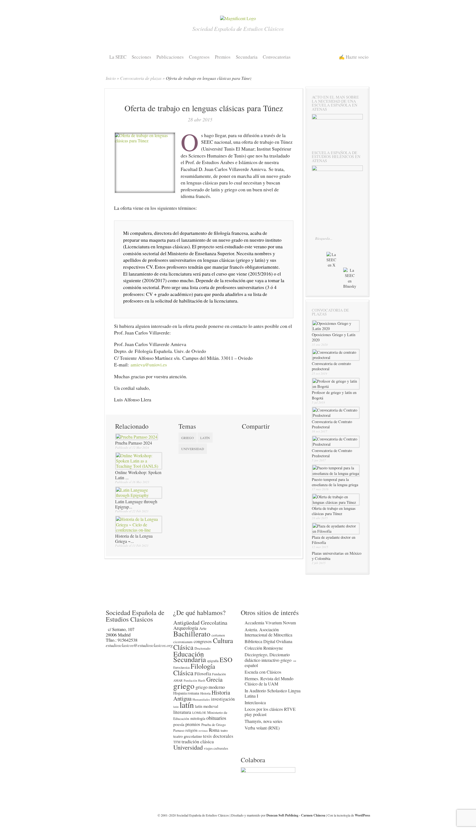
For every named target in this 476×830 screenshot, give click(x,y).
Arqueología (185, 628)
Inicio (111, 78)
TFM (176, 742)
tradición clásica (198, 741)
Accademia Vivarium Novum (270, 622)
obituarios (216, 717)
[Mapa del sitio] (335, 283)
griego (187, 438)
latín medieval (206, 706)
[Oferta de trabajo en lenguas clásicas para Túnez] (145, 140)
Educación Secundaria (189, 656)
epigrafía (212, 660)
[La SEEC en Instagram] (343, 262)
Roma (214, 730)
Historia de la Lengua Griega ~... (134, 538)
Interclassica (255, 702)
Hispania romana (186, 693)
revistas (203, 731)
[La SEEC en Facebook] (319, 262)
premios (192, 724)
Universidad (192, 449)
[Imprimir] (246, 446)
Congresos (199, 57)
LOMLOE (199, 712)
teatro (224, 730)
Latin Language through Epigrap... (136, 504)
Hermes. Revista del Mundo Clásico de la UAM (269, 681)
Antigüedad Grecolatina (200, 622)
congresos (203, 641)
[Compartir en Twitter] (246, 436)
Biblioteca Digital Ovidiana (268, 641)
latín (205, 438)
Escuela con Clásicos (263, 672)
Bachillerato (191, 633)
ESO (226, 659)
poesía (178, 724)
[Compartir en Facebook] (256, 436)
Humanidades (201, 699)
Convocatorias (277, 57)
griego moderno (210, 687)
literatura (182, 712)
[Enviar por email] (256, 446)
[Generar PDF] (266, 446)
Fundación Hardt (194, 680)
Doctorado (202, 648)
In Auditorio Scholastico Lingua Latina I (273, 693)
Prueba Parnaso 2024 (133, 443)
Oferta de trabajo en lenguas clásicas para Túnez (334, 511)
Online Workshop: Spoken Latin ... (138, 474)
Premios (223, 57)
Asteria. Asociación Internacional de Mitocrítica (268, 632)
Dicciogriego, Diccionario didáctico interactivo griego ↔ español (271, 660)
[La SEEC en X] (330, 256)
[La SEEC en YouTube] (353, 262)
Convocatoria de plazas (140, 78)
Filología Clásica (194, 669)
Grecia (214, 679)
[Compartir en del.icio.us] (266, 436)
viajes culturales (216, 748)
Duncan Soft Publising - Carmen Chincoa (295, 815)
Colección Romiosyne (264, 648)
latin (175, 707)
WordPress (362, 815)
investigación (223, 699)
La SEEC (117, 57)
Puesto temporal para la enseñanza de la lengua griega (335, 482)
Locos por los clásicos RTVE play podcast (270, 711)
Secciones (141, 57)
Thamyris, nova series (263, 721)
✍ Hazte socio (354, 57)
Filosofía (202, 673)
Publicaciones (170, 57)
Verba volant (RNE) (262, 728)
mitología (197, 718)
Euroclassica (181, 667)
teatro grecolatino (187, 736)
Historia (205, 693)
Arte (203, 628)
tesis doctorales (218, 736)
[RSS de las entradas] (325, 283)
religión (191, 730)
